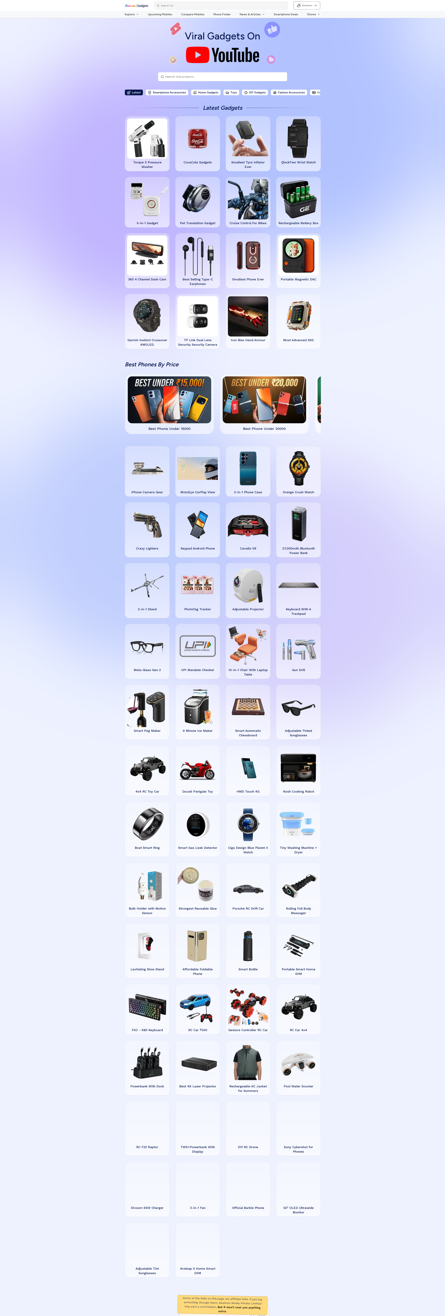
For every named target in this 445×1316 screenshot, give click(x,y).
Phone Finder (222, 14)
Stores (311, 14)
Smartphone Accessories (169, 92)
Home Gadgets (208, 92)
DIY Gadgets (257, 92)
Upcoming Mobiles (160, 14)
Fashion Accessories (291, 92)
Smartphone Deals (286, 14)
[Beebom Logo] (136, 5)
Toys (233, 92)
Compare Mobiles (192, 14)
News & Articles (250, 14)
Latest (136, 92)
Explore (130, 14)
